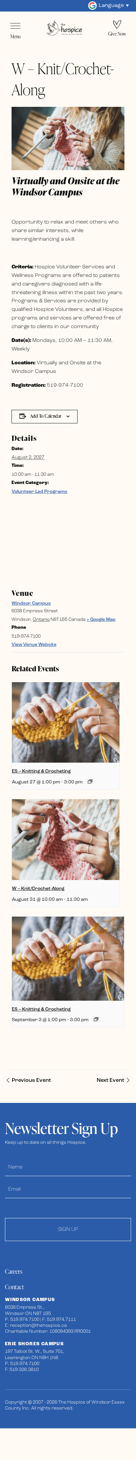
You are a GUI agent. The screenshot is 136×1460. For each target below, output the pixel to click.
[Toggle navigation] (15, 26)
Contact (14, 1287)
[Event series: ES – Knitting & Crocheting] (90, 781)
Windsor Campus (31, 603)
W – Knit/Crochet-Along (38, 888)
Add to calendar (45, 416)
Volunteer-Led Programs (39, 491)
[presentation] (65, 722)
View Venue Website (34, 644)
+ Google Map (101, 619)
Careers (13, 1271)
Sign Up (68, 1229)
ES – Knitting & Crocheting (41, 771)
